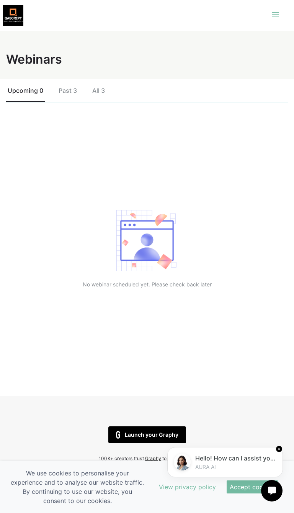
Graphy (153, 458)
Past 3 (68, 90)
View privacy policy (187, 487)
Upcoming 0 (25, 90)
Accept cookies (252, 487)
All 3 (98, 90)
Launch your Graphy (151, 434)
